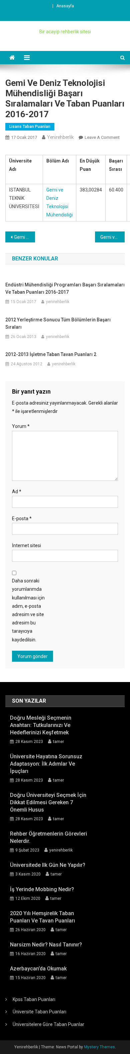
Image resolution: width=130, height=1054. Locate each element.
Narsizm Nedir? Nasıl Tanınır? (46, 944)
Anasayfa (65, 6)
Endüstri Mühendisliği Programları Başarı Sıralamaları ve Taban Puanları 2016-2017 (65, 288)
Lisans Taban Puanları (29, 126)
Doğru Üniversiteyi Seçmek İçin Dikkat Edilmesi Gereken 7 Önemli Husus (48, 802)
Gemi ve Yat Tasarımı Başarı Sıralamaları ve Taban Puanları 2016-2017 (112, 237)
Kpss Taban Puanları (34, 999)
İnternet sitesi (26, 545)
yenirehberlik (60, 137)
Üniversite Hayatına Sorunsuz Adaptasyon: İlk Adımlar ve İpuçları (46, 763)
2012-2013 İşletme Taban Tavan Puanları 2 (50, 354)
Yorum (21, 426)
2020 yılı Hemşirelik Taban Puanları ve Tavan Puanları (42, 917)
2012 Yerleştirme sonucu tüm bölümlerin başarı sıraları (58, 323)
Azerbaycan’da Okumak (38, 968)
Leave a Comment (102, 137)
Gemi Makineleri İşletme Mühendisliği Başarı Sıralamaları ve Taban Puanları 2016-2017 (24, 237)
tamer (58, 741)
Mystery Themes (99, 1047)
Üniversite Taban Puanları (39, 1011)
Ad (16, 491)
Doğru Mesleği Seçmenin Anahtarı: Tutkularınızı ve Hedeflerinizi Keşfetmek (40, 725)
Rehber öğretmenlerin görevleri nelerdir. (48, 837)
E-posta (22, 518)
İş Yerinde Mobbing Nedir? (42, 889)
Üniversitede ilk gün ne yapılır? (47, 865)
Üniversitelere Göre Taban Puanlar (48, 1024)
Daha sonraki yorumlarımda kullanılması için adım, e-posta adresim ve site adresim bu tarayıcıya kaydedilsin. (28, 610)
